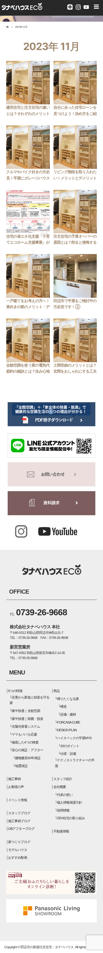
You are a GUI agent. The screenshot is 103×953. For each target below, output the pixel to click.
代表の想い (65, 795)
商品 (56, 691)
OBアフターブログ (21, 829)
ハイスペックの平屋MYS (74, 738)
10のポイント (69, 746)
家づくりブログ (19, 842)
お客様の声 (16, 787)
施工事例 (14, 779)
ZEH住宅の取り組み (71, 818)
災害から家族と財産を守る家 (29, 700)
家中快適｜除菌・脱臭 (27, 719)
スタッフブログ (19, 813)
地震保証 (21, 766)
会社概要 (59, 787)
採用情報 (63, 810)
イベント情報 (17, 800)
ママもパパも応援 (24, 734)
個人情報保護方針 (69, 802)
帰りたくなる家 (68, 699)
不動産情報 (61, 831)
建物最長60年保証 (27, 758)
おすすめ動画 (17, 857)
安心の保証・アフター (27, 750)
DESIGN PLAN (67, 730)
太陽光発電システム (26, 726)
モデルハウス (17, 850)
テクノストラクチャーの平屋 (75, 763)
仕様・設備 (68, 754)
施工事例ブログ (19, 821)
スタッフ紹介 (62, 779)
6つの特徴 (15, 691)
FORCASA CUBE (68, 722)
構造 (63, 706)
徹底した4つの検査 (25, 742)
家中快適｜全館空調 (26, 711)
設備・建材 (68, 714)
